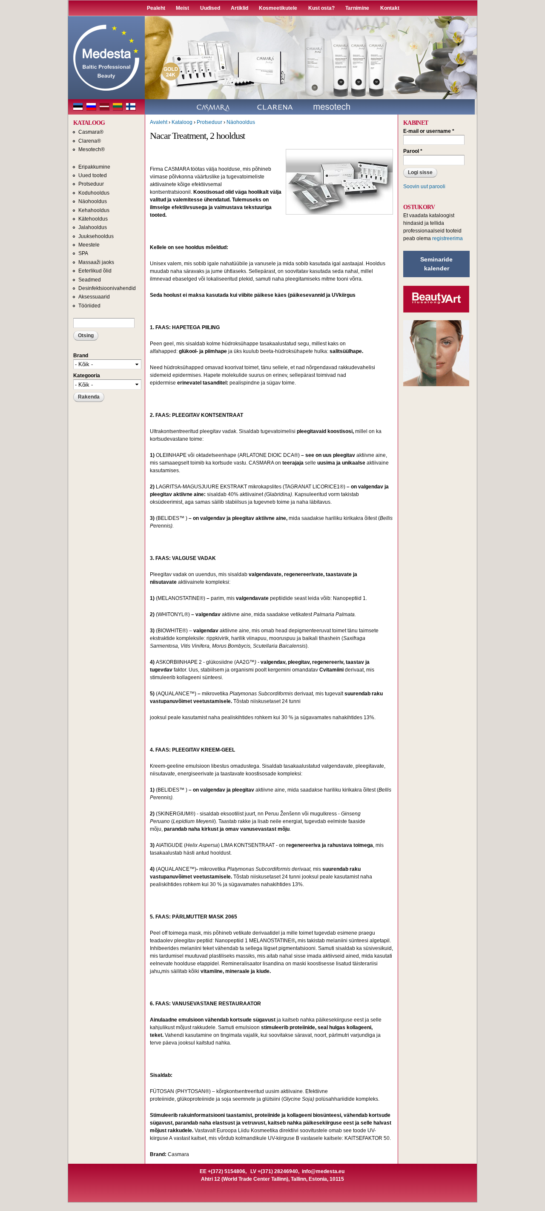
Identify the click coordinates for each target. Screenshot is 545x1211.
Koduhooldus (93, 193)
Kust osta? (321, 8)
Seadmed (89, 280)
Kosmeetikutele (278, 8)
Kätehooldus (93, 219)
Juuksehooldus (96, 236)
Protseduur (91, 184)
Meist (182, 8)
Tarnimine (357, 8)
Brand (80, 356)
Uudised (210, 8)
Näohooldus (92, 201)
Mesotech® (91, 149)
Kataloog (182, 122)
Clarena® (89, 141)
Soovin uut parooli (424, 186)
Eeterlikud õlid (95, 271)
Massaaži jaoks (96, 262)
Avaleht (158, 122)
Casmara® (90, 132)
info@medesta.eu (323, 1171)
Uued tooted (92, 175)
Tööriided (89, 306)
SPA (83, 253)
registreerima (447, 238)
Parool (412, 151)
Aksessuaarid (94, 297)
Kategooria (86, 376)
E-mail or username (428, 131)
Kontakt (389, 8)
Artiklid (239, 8)
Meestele (89, 245)
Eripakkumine (94, 167)
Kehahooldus (93, 210)
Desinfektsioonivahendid (107, 288)
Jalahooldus (92, 227)
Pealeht (156, 8)
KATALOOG (89, 123)
